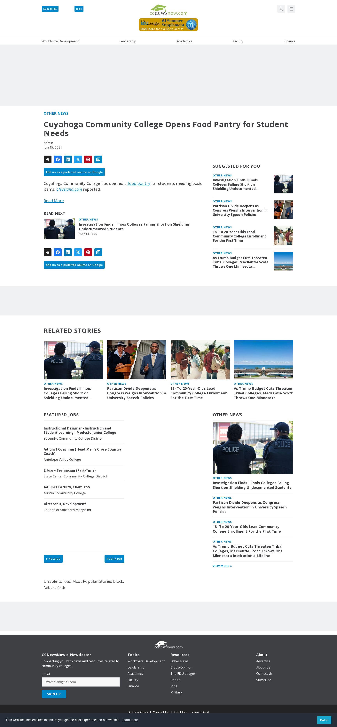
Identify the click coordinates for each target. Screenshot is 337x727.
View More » (222, 566)
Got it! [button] (324, 720)
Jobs (79, 9)
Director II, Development (65, 504)
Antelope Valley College (62, 459)
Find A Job (53, 559)
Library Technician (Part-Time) (70, 470)
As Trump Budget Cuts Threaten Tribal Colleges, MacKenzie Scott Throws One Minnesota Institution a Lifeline (240, 262)
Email (46, 674)
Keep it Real (200, 712)
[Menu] (291, 9)
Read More (54, 200)
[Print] (47, 159)
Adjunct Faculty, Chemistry (67, 487)
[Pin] (88, 159)
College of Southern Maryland (67, 509)
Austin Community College (65, 493)
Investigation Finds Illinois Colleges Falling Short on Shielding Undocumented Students (134, 226)
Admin (48, 143)
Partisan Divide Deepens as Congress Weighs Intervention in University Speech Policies (240, 210)
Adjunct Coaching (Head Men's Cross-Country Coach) (82, 451)
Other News (56, 113)
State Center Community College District (75, 476)
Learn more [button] (130, 720)
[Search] (281, 9)
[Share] (58, 159)
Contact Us (161, 712)
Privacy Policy (138, 712)
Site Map (180, 712)
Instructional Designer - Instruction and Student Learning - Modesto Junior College (80, 430)
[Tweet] (78, 159)
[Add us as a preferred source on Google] (98, 159)
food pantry (139, 183)
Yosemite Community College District (73, 438)
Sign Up (54, 694)
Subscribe (50, 9)
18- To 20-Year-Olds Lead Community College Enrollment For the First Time (239, 236)
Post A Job (114, 559)
